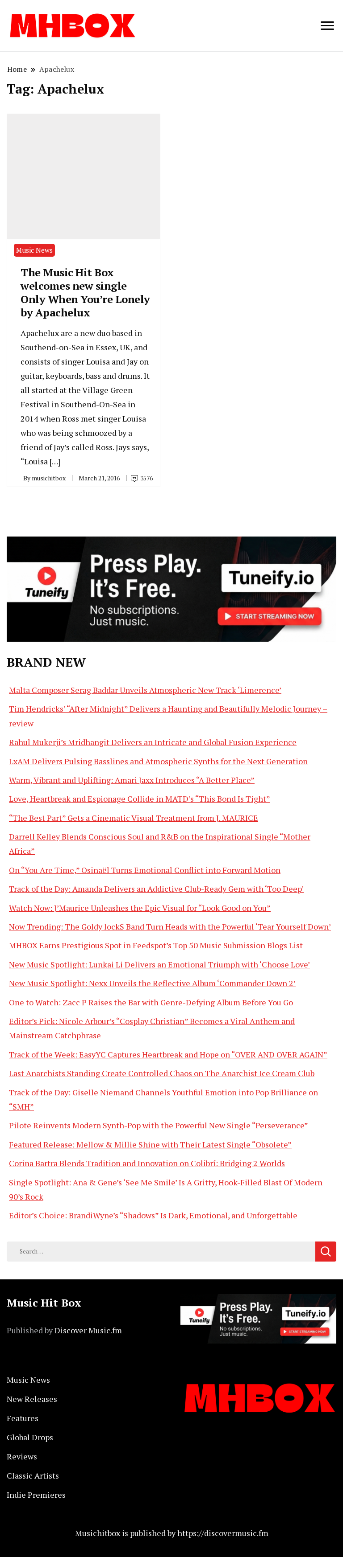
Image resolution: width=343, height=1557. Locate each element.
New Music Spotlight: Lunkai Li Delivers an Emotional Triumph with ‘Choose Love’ (159, 964)
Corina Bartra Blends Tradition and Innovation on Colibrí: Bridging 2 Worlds (147, 1163)
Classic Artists (33, 1475)
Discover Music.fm (88, 1330)
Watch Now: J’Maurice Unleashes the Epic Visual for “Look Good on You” (140, 907)
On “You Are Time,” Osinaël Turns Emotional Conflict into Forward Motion (144, 870)
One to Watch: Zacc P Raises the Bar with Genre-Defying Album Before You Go (151, 1002)
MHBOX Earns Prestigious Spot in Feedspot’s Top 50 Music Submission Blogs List (156, 945)
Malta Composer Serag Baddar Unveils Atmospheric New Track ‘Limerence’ (145, 689)
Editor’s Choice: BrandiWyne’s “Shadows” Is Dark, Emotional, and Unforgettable (153, 1215)
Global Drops (30, 1437)
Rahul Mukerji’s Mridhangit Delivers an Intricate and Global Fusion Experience (153, 742)
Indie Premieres (36, 1494)
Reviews (22, 1456)
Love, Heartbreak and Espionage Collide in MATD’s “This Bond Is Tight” (139, 798)
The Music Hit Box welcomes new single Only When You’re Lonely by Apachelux (85, 292)
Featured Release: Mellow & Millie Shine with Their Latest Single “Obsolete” (150, 1144)
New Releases (32, 1398)
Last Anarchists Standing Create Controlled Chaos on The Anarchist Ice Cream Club (161, 1073)
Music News (34, 250)
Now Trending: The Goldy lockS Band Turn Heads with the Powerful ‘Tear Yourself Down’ (170, 926)
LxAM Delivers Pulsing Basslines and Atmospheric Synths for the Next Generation (158, 761)
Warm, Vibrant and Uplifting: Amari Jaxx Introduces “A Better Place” (132, 779)
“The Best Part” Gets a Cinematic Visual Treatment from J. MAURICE (133, 817)
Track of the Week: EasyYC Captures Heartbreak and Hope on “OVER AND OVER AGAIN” (168, 1054)
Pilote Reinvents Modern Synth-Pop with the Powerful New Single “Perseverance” (158, 1125)
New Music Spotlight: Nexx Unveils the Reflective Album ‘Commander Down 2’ (152, 983)
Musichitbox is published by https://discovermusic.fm (171, 1533)
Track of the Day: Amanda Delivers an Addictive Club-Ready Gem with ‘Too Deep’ (156, 888)
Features (22, 1418)
